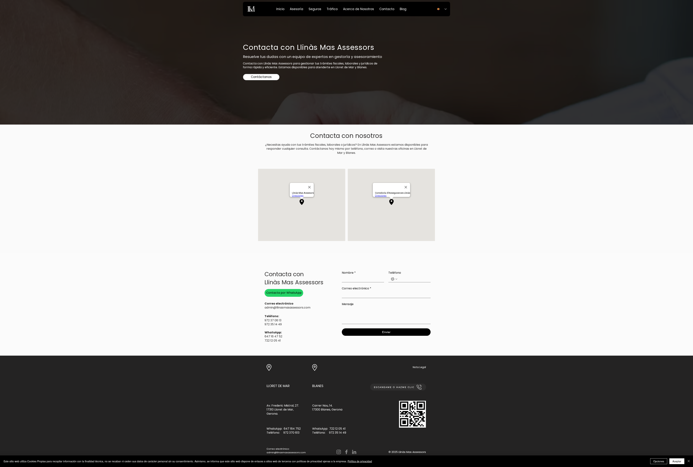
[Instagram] (339, 452)
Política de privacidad (360, 461)
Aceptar (676, 461)
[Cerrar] (689, 461)
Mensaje (348, 304)
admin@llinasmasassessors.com (286, 452)
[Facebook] (346, 452)
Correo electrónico (356, 288)
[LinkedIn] (354, 452)
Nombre (349, 273)
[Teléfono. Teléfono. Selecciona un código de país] (394, 279)
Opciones (658, 461)
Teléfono (394, 273)
